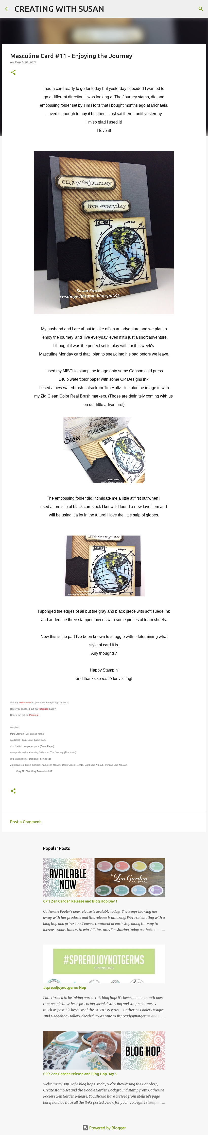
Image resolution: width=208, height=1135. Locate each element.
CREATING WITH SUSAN (59, 8)
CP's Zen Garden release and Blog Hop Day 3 (80, 1074)
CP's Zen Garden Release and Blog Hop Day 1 (80, 901)
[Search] (111, 9)
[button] (13, 72)
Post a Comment (25, 821)
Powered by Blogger (107, 1128)
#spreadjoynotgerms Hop (64, 988)
